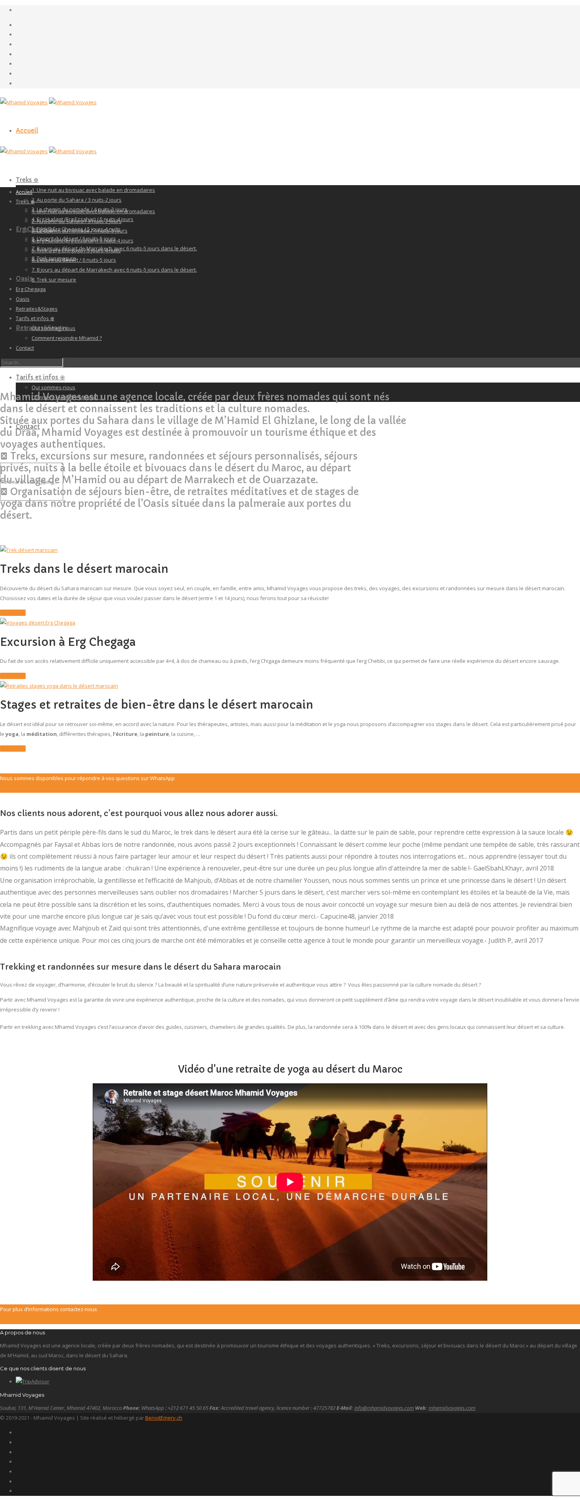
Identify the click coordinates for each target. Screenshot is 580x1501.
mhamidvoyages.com (451, 1407)
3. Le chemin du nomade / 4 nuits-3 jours (79, 230)
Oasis (24, 278)
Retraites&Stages (37, 308)
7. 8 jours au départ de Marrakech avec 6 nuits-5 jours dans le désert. (114, 269)
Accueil (27, 130)
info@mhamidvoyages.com (384, 1407)
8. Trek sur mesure (54, 279)
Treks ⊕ (27, 180)
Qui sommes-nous (53, 387)
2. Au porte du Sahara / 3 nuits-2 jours (77, 199)
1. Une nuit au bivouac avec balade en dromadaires (93, 189)
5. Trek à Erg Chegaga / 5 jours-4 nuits (76, 250)
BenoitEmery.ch (163, 1417)
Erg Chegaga (31, 289)
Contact (25, 347)
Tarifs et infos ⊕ (40, 377)
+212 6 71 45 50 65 (20, 788)
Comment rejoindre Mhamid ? (67, 337)
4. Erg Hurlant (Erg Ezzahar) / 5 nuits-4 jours (82, 240)
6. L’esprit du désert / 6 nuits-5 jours (74, 259)
